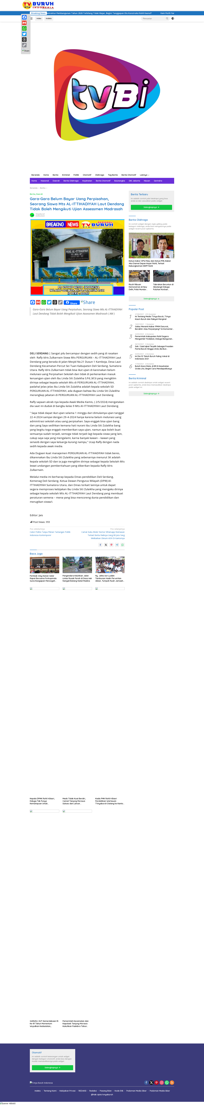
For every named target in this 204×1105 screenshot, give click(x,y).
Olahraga (99, 175)
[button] (167, 18)
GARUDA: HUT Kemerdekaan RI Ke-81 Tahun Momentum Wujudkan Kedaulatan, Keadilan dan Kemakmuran (44, 1023)
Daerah (56, 181)
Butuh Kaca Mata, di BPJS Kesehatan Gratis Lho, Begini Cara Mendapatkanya (153, 367)
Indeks (49, 18)
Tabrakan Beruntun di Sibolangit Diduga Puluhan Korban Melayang (163, 287)
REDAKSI (82, 1091)
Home (46, 175)
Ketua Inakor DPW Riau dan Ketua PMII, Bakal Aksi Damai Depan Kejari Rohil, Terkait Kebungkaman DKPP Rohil (150, 263)
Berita (55, 175)
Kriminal (66, 175)
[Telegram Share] (117, 545)
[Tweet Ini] (106, 545)
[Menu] (32, 18)
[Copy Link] (26, 45)
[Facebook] (26, 17)
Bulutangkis (119, 181)
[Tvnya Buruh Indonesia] (102, 96)
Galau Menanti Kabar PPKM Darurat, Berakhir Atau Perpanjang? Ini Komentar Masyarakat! (154, 327)
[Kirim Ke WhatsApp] (122, 545)
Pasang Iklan (106, 1091)
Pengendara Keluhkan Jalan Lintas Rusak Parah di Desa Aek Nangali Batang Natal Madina (77, 578)
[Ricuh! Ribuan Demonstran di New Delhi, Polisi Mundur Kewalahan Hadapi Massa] (139, 276)
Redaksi (93, 1091)
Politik (76, 175)
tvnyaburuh (40, 214)
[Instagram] (161, 1082)
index (39, 18)
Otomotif (87, 175)
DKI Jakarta (134, 181)
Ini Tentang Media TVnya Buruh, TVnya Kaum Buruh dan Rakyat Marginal (153, 317)
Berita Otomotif (129, 175)
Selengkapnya (150, 207)
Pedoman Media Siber (136, 1091)
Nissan (147, 181)
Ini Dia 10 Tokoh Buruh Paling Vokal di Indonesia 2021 (152, 357)
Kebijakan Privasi (67, 1091)
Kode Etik (119, 1091)
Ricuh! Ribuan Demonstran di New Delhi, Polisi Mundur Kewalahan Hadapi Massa (138, 287)
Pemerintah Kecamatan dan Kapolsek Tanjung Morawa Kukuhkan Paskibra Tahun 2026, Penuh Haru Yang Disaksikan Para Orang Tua (76, 1023)
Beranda (36, 175)
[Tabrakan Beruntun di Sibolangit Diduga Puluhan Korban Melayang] (163, 276)
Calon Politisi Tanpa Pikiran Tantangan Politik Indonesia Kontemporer (50, 532)
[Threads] (26, 39)
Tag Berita (113, 175)
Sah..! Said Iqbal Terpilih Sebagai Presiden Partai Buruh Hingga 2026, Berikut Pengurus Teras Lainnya (154, 347)
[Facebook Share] (100, 545)
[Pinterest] (156, 1082)
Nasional (45, 181)
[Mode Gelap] (172, 18)
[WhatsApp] (26, 28)
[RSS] (172, 1082)
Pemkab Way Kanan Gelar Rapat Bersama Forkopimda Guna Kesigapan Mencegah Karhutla (43, 578)
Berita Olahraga (71, 181)
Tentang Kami (50, 1091)
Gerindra (158, 181)
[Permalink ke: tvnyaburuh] (32, 214)
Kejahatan (87, 181)
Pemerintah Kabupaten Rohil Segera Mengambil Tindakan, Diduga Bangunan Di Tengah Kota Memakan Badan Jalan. (153, 337)
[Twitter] (26, 34)
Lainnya (143, 175)
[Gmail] (26, 23)
